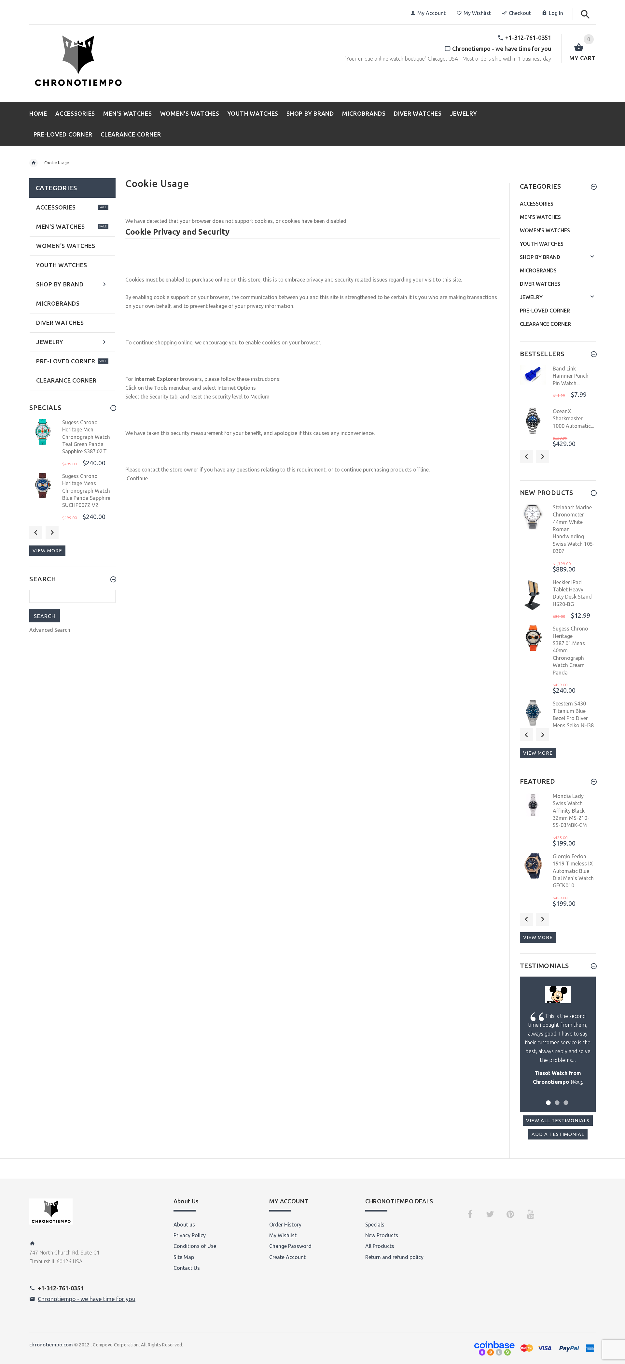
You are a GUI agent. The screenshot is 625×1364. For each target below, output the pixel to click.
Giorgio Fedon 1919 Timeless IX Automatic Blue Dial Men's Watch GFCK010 (573, 871)
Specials (374, 1224)
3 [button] (564, 1098)
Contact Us (187, 1268)
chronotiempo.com (51, 1344)
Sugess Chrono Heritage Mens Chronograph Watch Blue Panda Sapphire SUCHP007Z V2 (86, 490)
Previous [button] (35, 532)
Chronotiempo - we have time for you (86, 1299)
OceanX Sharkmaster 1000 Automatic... (573, 418)
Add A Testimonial (558, 1134)
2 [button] (556, 1098)
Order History (285, 1224)
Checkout (520, 13)
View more (47, 550)
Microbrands (538, 270)
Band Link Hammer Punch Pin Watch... (571, 376)
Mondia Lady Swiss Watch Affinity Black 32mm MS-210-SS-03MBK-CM (571, 810)
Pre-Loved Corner (545, 310)
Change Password (290, 1246)
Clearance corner (545, 324)
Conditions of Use (195, 1246)
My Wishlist (477, 13)
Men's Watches (540, 217)
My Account (431, 13)
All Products (379, 1246)
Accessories (536, 204)
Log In (556, 13)
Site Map (184, 1257)
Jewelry (531, 297)
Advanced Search (49, 630)
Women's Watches (545, 230)
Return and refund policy (394, 1257)
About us (184, 1224)
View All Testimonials (558, 1120)
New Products (381, 1235)
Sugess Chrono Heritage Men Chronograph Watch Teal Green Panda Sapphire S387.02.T (86, 437)
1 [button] (547, 1098)
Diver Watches (540, 284)
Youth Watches (541, 244)
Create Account (287, 1257)
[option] (72, 443)
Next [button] (52, 532)
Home (33, 163)
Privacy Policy (190, 1235)
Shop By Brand (540, 257)
